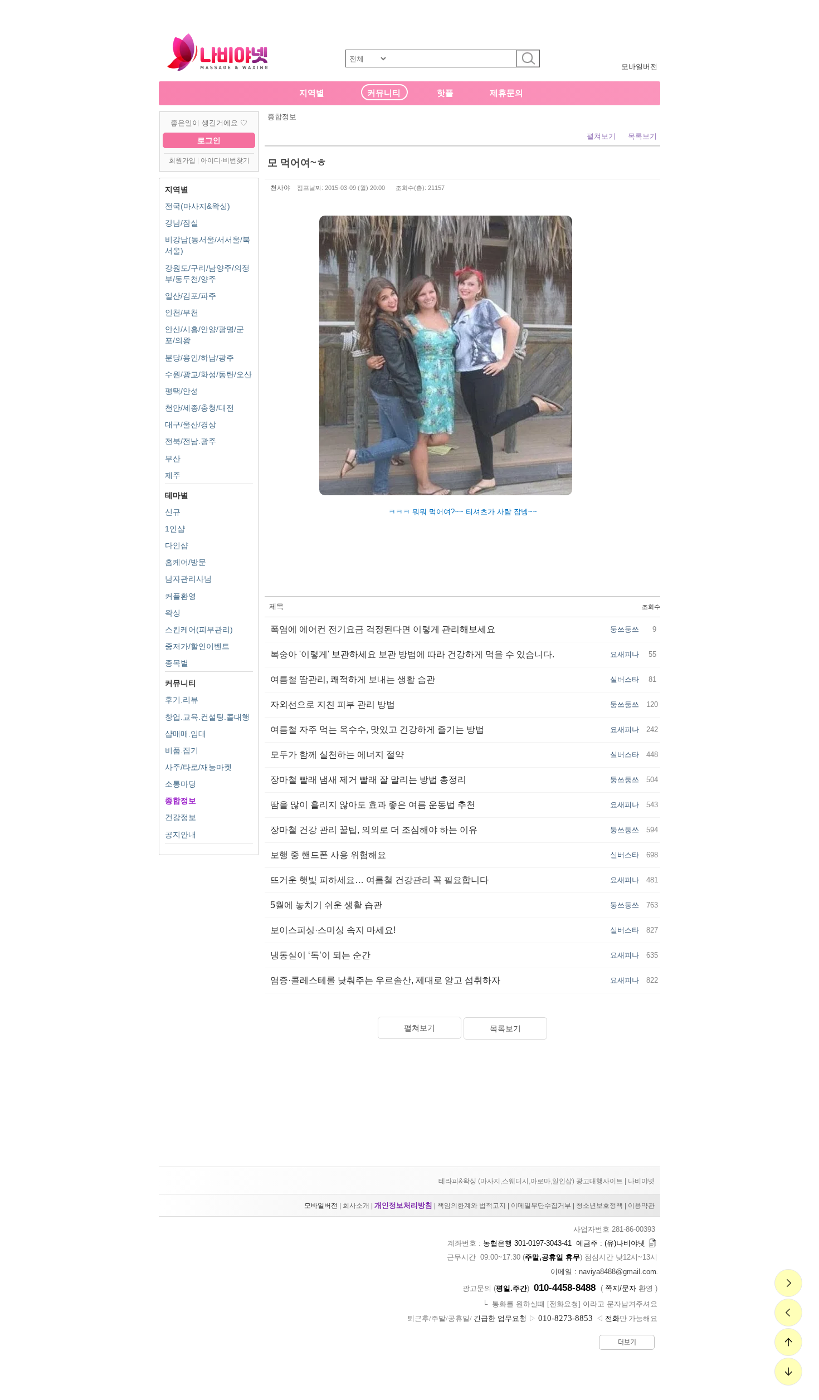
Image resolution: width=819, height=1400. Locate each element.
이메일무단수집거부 (541, 1205)
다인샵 (176, 545)
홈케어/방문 (185, 562)
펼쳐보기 (601, 136)
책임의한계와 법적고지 (471, 1205)
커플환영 (180, 596)
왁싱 (173, 612)
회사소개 (356, 1205)
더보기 (627, 1342)
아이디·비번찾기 (225, 160)
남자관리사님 (188, 578)
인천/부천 (181, 312)
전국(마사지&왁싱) (197, 206)
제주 (173, 475)
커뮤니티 (384, 92)
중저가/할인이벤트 (197, 646)
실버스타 (624, 679)
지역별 (311, 92)
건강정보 (180, 817)
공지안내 (180, 834)
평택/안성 (181, 391)
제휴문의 (506, 92)
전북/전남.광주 (190, 441)
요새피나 (624, 654)
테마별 (176, 495)
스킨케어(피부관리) (199, 629)
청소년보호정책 (599, 1205)
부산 (173, 458)
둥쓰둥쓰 (624, 629)
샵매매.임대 (185, 733)
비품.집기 (181, 750)
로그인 (209, 140)
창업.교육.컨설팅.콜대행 (207, 717)
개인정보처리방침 (403, 1205)
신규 (173, 512)
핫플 (445, 92)
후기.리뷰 (181, 699)
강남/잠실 (181, 222)
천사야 (280, 188)
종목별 (176, 662)
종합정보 (180, 800)
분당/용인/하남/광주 (199, 357)
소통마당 (180, 783)
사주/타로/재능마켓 (198, 767)
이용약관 (641, 1205)
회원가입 (182, 160)
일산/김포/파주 (190, 295)
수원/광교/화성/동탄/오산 (208, 374)
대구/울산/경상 (190, 424)
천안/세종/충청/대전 (199, 407)
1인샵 (175, 528)
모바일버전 (639, 66)
